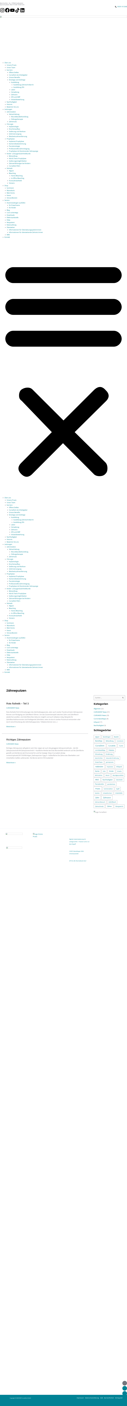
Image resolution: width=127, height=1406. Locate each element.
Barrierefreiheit (109, 1398)
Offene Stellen (14, 72)
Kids (104, 771)
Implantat (110, 767)
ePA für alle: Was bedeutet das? (77, 861)
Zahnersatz (13, 122)
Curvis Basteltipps (100, 719)
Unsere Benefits (14, 77)
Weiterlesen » (11, 726)
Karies (97, 771)
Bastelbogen (107, 737)
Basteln (116, 737)
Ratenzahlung (11, 225)
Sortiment (10, 188)
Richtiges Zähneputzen (18, 739)
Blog (8, 210)
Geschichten (99, 758)
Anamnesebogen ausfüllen (16, 203)
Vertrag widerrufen (121, 1398)
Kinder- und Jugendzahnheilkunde (18, 154)
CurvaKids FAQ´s (14, 166)
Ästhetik (9, 168)
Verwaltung (15, 92)
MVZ (97, 780)
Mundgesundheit (118, 775)
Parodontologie (14, 146)
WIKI (8, 235)
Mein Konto (11, 193)
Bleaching (12, 173)
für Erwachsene (14, 205)
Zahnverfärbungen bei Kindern (19, 163)
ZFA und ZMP (15, 97)
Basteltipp (98, 741)
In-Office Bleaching (17, 178)
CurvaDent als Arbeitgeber (18, 75)
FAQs (8, 220)
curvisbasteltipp (100, 750)
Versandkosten (12, 198)
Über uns (7, 63)
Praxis (97, 788)
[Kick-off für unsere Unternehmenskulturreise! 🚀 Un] (113, 1102)
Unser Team (11, 67)
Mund (107, 775)
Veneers (12, 183)
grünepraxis (110, 762)
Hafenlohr (99, 766)
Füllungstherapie (17, 119)
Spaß (117, 789)
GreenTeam (99, 762)
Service (6, 200)
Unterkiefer (119, 793)
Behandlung (13, 156)
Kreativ (119, 771)
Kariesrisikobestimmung (17, 144)
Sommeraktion (108, 789)
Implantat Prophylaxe (16, 141)
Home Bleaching (17, 176)
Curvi (121, 746)
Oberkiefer (119, 780)
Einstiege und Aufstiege (17, 80)
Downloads (11, 215)
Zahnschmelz (99, 806)
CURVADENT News (12, 708)
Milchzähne (98, 775)
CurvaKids (111, 746)
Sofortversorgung (15, 134)
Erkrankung (98, 754)
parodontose (111, 784)
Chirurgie (10, 124)
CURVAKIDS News (12, 744)
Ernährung (109, 754)
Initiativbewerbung (17, 100)
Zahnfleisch (112, 802)
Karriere (9, 70)
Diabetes (111, 750)
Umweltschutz (107, 793)
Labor (13, 90)
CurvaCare (120, 741)
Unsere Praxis (11, 65)
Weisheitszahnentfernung (18, 136)
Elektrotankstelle (12, 217)
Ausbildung (15, 82)
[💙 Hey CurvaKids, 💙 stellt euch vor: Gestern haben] (113, 1323)
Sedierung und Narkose (17, 131)
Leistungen (8, 109)
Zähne (109, 806)
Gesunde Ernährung (112, 758)
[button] (63, 368)
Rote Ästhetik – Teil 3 (17, 703)
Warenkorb (11, 190)
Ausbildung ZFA (18, 87)
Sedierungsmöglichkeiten (18, 161)
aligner (97, 737)
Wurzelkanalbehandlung (19, 117)
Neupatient (11, 222)
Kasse (9, 195)
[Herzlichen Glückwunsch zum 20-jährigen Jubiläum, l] (113, 1212)
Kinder (111, 771)
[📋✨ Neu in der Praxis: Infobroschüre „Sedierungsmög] (113, 1264)
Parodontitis (99, 784)
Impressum (80, 1398)
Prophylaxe (11, 139)
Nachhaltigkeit (12, 102)
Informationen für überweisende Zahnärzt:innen (26, 232)
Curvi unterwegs (12, 213)
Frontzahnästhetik (15, 181)
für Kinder (12, 208)
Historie (9, 104)
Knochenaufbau (14, 129)
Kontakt (7, 237)
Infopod (96, 722)
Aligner (11, 171)
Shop (6, 186)
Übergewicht (119, 806)
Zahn (97, 797)
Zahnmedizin (11, 112)
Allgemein (97, 709)
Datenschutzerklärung (92, 1398)
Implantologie (14, 127)
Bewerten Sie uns (13, 107)
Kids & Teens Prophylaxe (17, 158)
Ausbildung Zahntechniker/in (23, 85)
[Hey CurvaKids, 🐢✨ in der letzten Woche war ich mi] (113, 1060)
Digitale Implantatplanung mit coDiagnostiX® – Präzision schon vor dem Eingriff (79, 841)
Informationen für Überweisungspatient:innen (25, 230)
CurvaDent (99, 745)
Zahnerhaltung (14, 114)
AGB (101, 1398)
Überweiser (11, 227)
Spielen (97, 793)
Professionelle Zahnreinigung (19, 149)
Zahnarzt (14, 95)
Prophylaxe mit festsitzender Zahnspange (23, 151)
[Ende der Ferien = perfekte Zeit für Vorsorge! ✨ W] (113, 932)
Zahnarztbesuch (100, 802)
